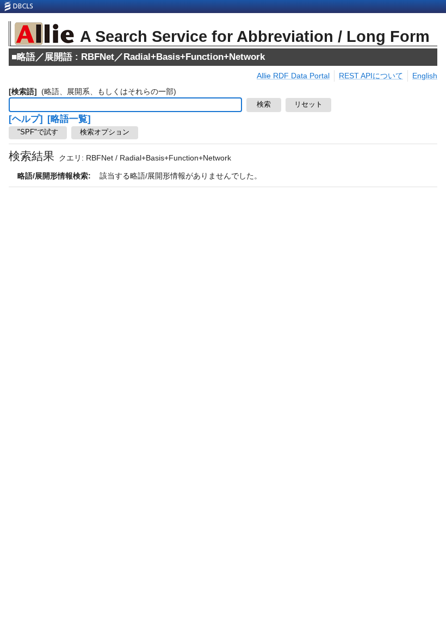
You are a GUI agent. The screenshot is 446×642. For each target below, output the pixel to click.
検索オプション (104, 132)
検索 (264, 104)
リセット (308, 104)
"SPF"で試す (37, 132)
